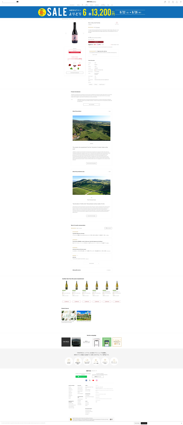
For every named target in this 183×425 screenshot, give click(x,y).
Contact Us (97, 385)
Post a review (109, 228)
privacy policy (97, 392)
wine (95, 62)
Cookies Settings (137, 423)
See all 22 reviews (95, 54)
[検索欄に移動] (2, 1)
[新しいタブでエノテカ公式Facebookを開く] (86, 380)
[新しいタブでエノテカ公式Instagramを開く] (96, 380)
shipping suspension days (110, 388)
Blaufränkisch (97, 73)
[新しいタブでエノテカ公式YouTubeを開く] (93, 380)
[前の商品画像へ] (66, 33)
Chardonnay (84, 291)
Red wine (96, 64)
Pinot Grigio (94, 291)
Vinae (63, 291)
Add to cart (67, 301)
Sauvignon (73, 291)
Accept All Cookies (144, 423)
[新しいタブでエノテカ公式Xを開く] (90, 380)
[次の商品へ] (119, 292)
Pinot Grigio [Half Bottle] (106, 291)
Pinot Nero (96, 74)
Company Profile (97, 397)
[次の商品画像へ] (83, 33)
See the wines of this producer (91, 163)
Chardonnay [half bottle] (116, 291)
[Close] (181, 423)
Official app (99, 376)
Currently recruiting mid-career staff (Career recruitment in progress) (104, 398)
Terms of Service (98, 395)
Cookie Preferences (98, 400)
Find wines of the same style (75, 72)
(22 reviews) (98, 27)
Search (17, 1)
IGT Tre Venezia (97, 71)
